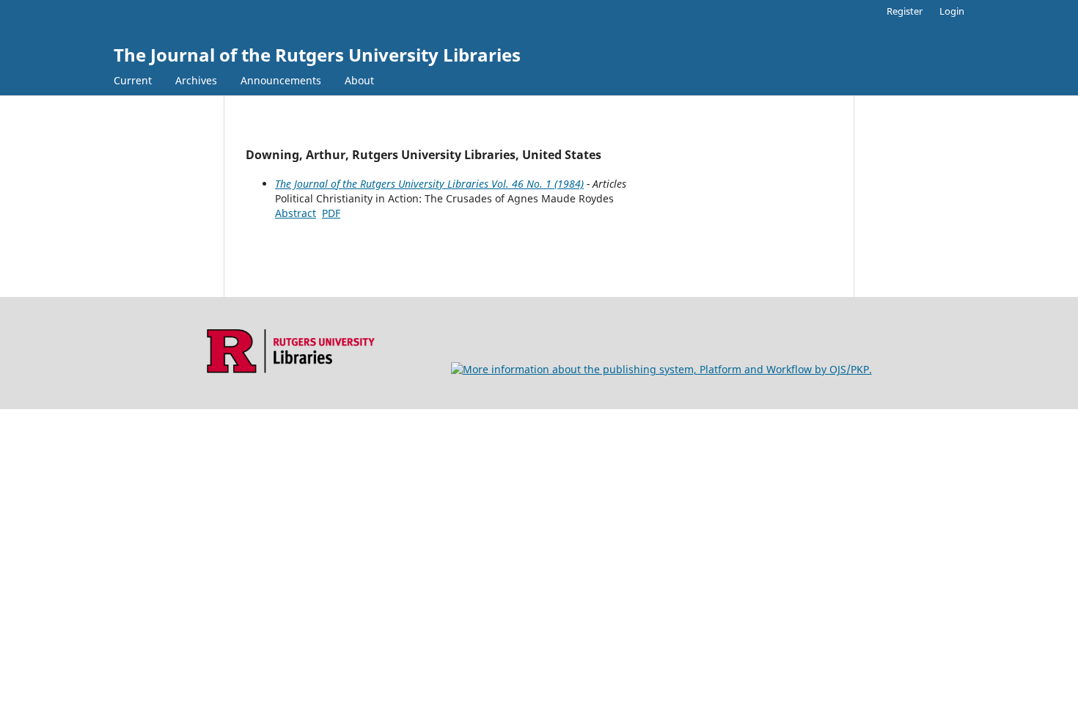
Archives (196, 80)
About (359, 80)
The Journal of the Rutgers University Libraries (317, 55)
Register (905, 11)
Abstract (295, 213)
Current (133, 80)
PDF (331, 213)
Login (951, 11)
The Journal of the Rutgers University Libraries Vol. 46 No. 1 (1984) (429, 184)
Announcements (281, 80)
